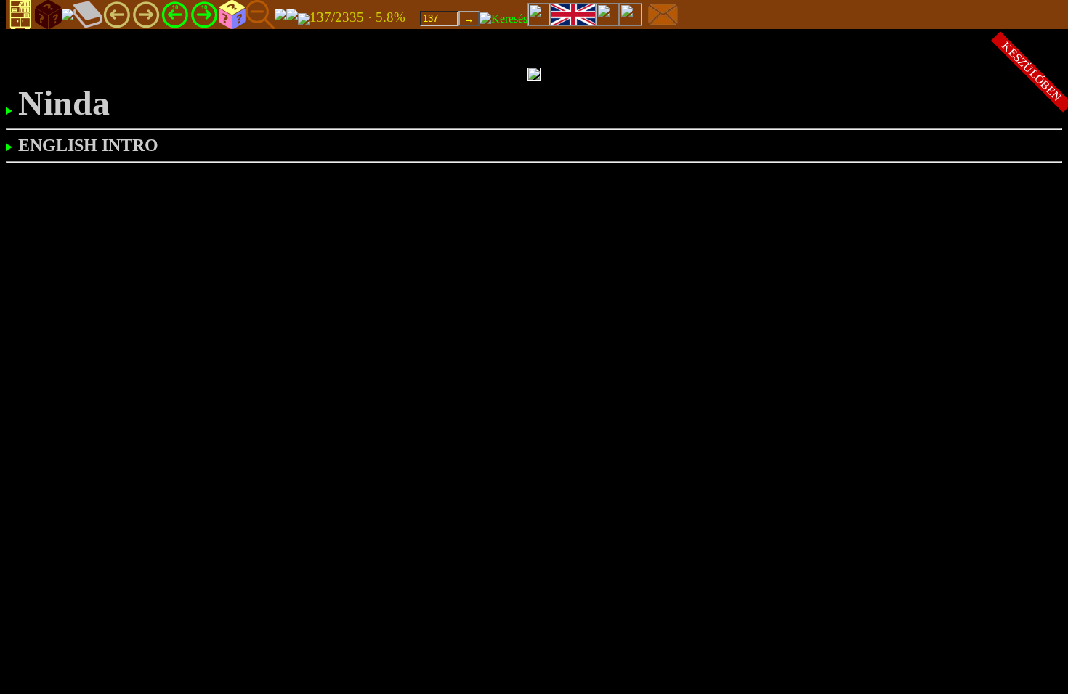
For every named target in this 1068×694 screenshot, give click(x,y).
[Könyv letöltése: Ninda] (304, 18)
